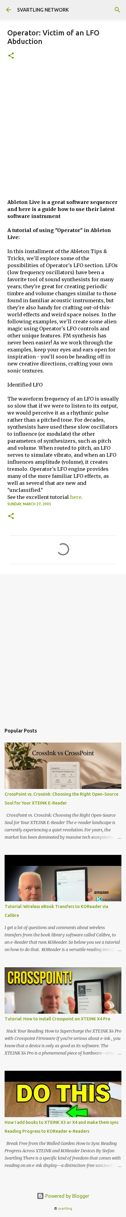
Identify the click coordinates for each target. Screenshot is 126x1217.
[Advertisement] (63, 133)
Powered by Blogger (66, 1196)
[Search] (117, 9)
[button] (11, 56)
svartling (65, 1208)
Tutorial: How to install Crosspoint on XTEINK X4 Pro (57, 1018)
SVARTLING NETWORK (43, 10)
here (75, 497)
